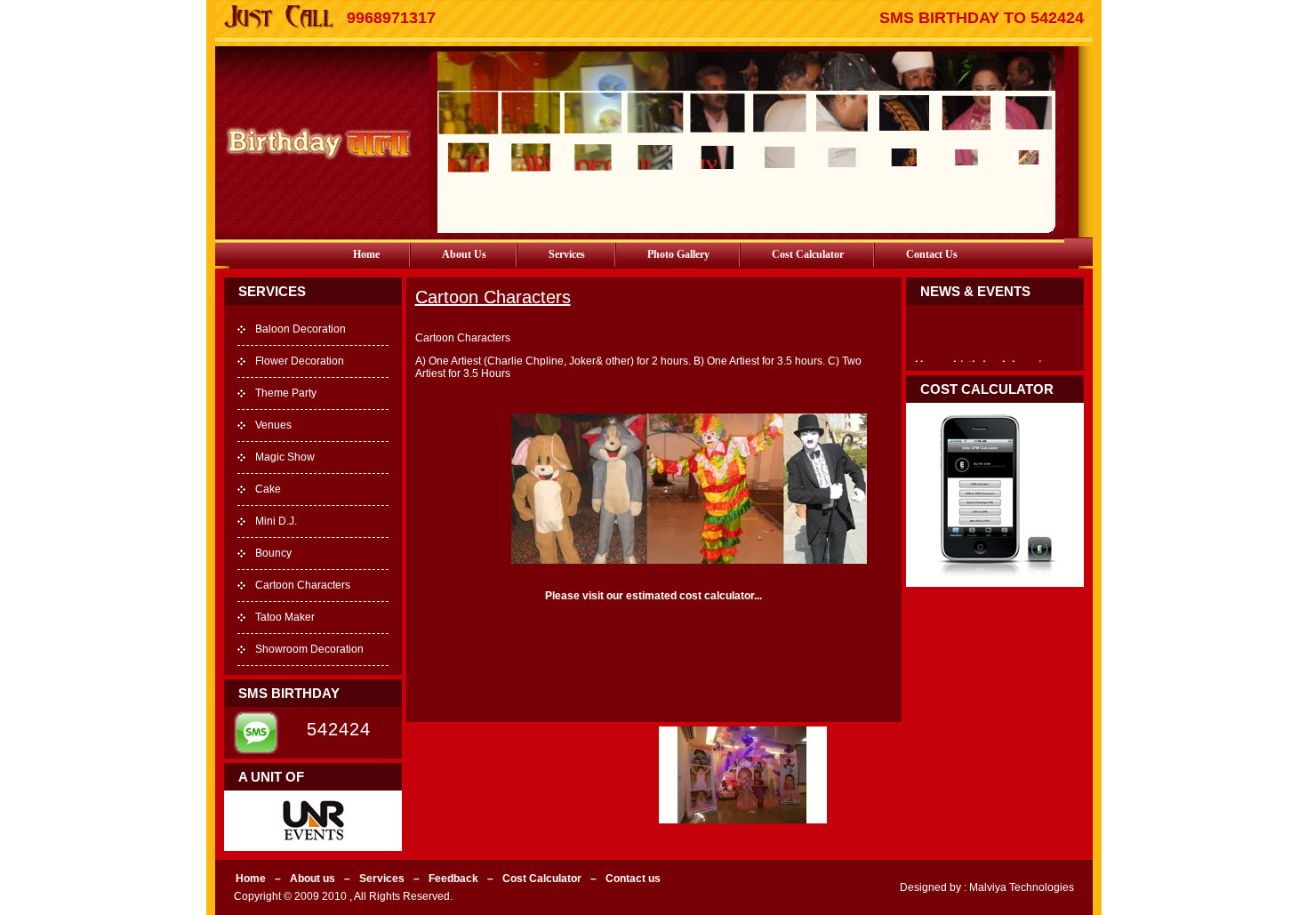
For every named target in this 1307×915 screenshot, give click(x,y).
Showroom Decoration (309, 649)
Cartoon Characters (302, 585)
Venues (273, 425)
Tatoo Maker (285, 617)
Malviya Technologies (1020, 887)
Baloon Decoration (300, 329)
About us (464, 254)
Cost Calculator (808, 254)
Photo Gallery (678, 254)
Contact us (932, 254)
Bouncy (273, 553)
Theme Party (286, 393)
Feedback (453, 878)
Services (567, 254)
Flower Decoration (299, 361)
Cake (268, 489)
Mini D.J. (276, 521)
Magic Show (285, 457)
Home (366, 254)
